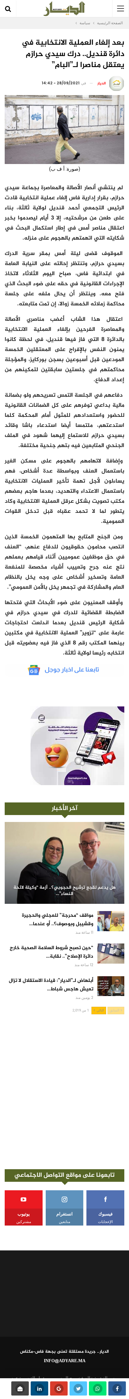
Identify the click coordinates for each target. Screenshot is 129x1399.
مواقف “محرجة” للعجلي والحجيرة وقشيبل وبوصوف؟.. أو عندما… (57, 919)
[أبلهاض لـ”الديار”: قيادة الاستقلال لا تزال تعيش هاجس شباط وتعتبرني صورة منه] (110, 986)
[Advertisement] (64, 1092)
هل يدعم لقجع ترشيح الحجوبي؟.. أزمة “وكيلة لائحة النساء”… (64, 891)
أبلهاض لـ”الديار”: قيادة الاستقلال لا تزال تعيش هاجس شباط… (51, 985)
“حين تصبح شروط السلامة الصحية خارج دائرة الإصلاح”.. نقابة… (51, 952)
